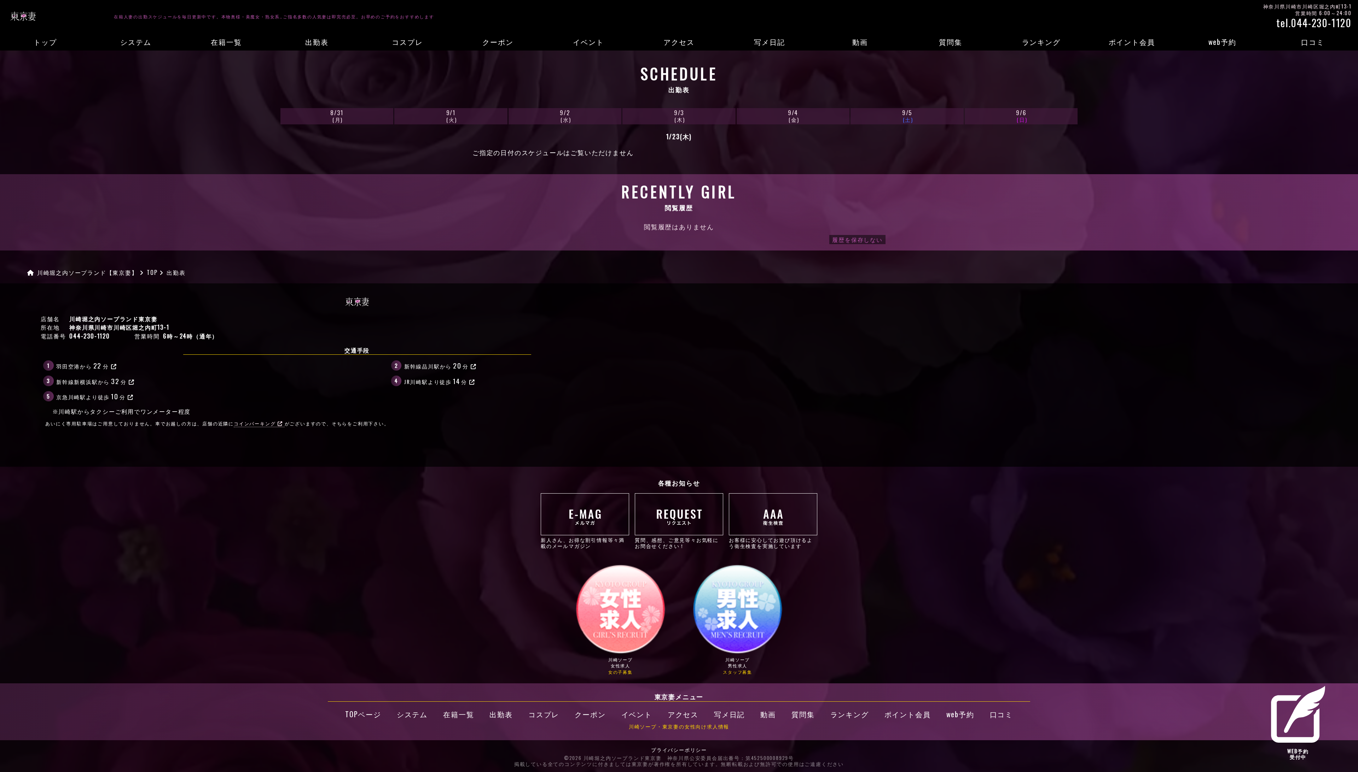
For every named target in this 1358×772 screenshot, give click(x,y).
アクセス (678, 41)
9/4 (793, 115)
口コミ (1312, 41)
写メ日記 (769, 41)
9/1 (451, 115)
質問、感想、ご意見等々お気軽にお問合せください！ (677, 542)
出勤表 (316, 41)
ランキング (1041, 41)
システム (135, 41)
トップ (45, 41)
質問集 (950, 41)
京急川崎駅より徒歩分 (91, 396)
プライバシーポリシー (679, 750)
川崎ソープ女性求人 (620, 665)
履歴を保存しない (857, 239)
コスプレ (407, 41)
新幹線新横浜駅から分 (91, 381)
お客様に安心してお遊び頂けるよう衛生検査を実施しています (771, 542)
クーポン (497, 41)
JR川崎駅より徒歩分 (435, 381)
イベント (588, 41)
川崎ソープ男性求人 (737, 665)
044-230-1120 (89, 336)
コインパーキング (254, 423)
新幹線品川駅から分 (436, 365)
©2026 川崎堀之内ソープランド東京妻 (613, 758)
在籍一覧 (226, 41)
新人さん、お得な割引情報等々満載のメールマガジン (583, 542)
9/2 (565, 115)
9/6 (1021, 115)
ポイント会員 (1132, 41)
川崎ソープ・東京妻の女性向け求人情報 (679, 726)
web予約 (1222, 41)
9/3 (679, 115)
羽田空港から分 (82, 365)
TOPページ (363, 714)
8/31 (336, 115)
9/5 (907, 115)
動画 (860, 41)
